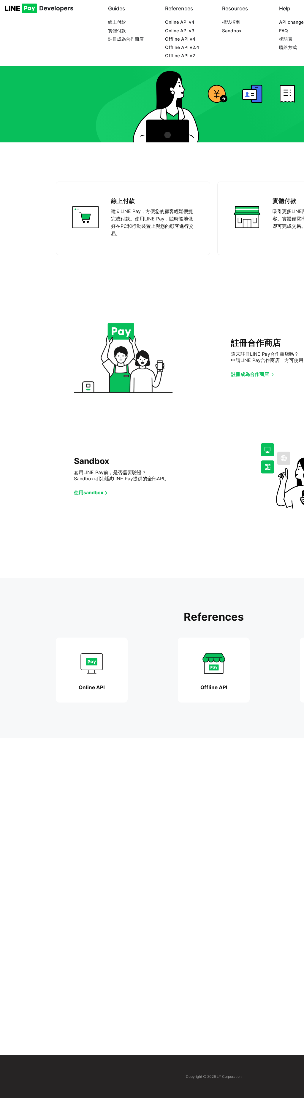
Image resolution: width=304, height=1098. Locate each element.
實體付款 (117, 31)
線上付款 (117, 22)
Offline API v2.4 (182, 47)
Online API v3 (179, 31)
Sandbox (231, 31)
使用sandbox (88, 492)
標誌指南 (231, 22)
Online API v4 (179, 22)
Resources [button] (235, 8)
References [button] (179, 8)
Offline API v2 (180, 55)
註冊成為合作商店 (126, 39)
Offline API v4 (180, 39)
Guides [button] (116, 8)
